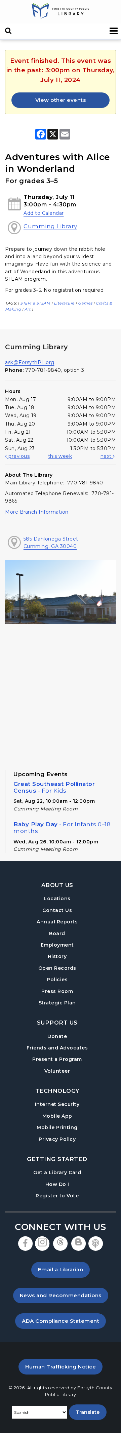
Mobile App (57, 1116)
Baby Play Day (62, 827)
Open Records (57, 968)
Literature (64, 303)
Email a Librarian (60, 1269)
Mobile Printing (57, 1127)
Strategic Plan (57, 1003)
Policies (57, 980)
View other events (60, 100)
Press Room (57, 991)
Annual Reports (57, 922)
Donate (57, 1036)
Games (85, 303)
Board (57, 933)
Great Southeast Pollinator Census (54, 787)
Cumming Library (50, 226)
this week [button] (60, 456)
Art (28, 309)
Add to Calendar (44, 213)
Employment (57, 945)
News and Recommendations (64, 1295)
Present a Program (57, 1059)
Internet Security (57, 1104)
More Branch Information (37, 512)
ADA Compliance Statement (64, 1320)
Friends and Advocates (57, 1048)
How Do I (57, 1184)
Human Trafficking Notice (64, 1366)
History (57, 956)
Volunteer (57, 1071)
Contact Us (57, 910)
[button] (114, 31)
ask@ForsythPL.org (29, 362)
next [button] (106, 456)
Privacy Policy (57, 1139)
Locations (57, 898)
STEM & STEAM (35, 303)
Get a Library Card (57, 1172)
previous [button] (18, 456)
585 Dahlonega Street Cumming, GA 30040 (51, 542)
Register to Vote (57, 1195)
